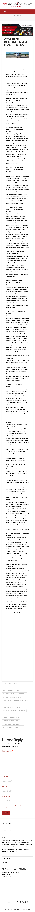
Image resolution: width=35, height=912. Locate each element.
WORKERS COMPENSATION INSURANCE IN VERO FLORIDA (16, 730)
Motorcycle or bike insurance (15, 360)
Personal (28, 901)
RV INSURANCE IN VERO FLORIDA (10, 727)
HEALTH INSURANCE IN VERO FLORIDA (11, 714)
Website (6, 796)
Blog (5, 862)
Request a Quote (16, 902)
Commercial (20, 901)
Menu (6, 11)
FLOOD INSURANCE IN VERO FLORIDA (11, 707)
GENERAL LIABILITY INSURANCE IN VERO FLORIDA (14, 710)
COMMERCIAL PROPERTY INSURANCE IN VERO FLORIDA (15, 700)
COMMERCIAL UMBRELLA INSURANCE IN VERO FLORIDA (15, 703)
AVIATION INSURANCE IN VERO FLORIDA (12, 687)
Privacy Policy (8, 831)
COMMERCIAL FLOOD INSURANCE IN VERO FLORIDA (14, 693)
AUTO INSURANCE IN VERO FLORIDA (11, 683)
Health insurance (11, 469)
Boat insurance (10, 424)
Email (5, 786)
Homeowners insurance (13, 285)
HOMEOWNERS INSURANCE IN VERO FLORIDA (13, 717)
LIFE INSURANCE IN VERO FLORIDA (10, 720)
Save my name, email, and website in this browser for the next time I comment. (18, 807)
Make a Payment (17, 903)
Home (5, 901)
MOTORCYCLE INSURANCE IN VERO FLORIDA (13, 724)
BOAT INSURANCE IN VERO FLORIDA (11, 690)
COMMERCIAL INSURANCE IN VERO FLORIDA (13, 697)
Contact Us (7, 827)
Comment (7, 751)
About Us (7, 858)
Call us (7, 602)
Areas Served (8, 823)
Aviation (7, 902)
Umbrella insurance (12, 147)
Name (5, 776)
